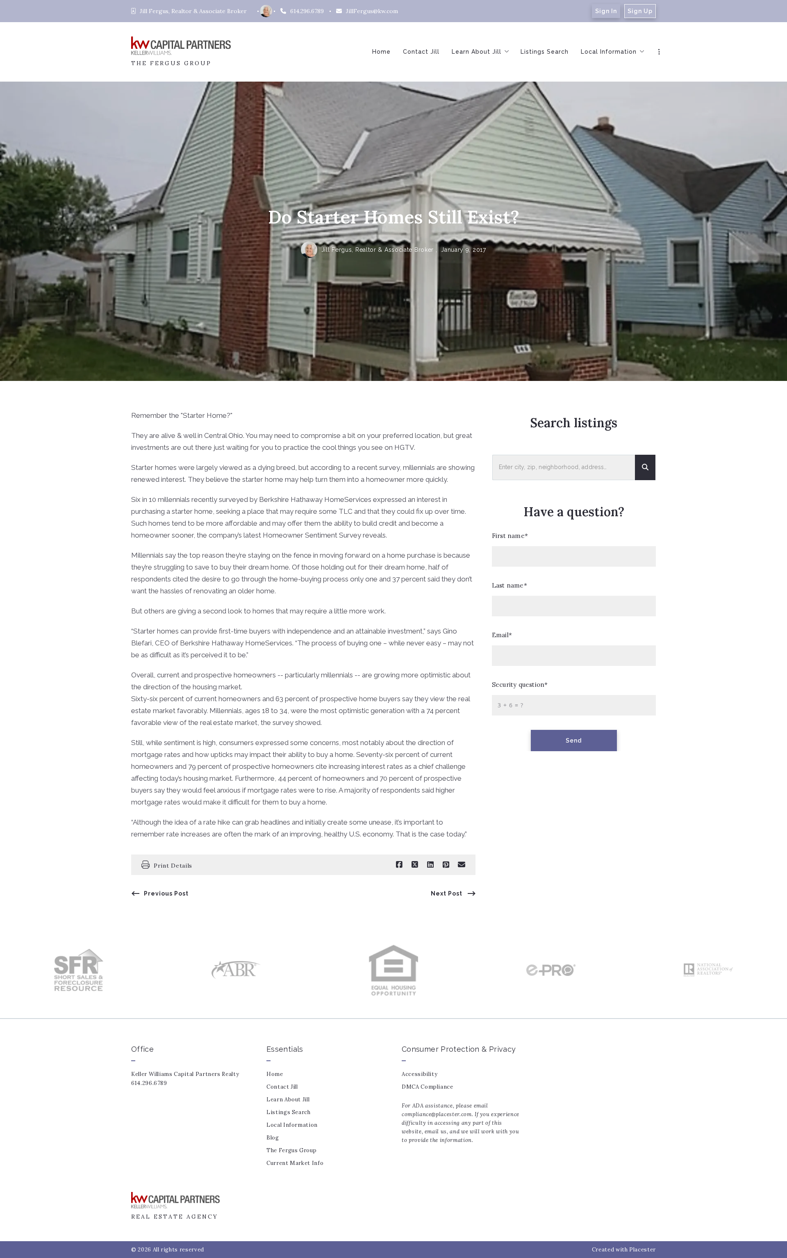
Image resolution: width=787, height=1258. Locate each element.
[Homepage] (181, 45)
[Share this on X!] (415, 864)
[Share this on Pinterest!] (446, 864)
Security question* (520, 684)
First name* (510, 536)
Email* (502, 635)
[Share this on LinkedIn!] (430, 864)
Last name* (509, 585)
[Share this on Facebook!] (399, 864)
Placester (642, 1249)
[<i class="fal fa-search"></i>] (645, 468)
